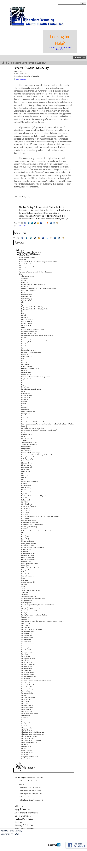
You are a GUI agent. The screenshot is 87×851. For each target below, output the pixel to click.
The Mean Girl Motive (26, 662)
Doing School (24, 362)
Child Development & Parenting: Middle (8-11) (30, 794)
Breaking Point (25, 317)
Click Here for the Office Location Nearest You (60, 48)
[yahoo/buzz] (38, 223)
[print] (22, 223)
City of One (24, 338)
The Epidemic (25, 646)
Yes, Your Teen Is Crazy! (27, 752)
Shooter (23, 578)
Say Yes (23, 572)
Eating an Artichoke (26, 366)
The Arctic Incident (26, 623)
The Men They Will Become (28, 664)
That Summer (25, 619)
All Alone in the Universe (27, 276)
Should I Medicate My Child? (28, 582)
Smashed (23, 588)
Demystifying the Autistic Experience (31, 352)
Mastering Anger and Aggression (29, 481)
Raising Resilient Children (28, 553)
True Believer (24, 718)
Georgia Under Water (26, 395)
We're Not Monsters (26, 726)
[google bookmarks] (41, 223)
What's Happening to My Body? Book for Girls (32, 734)
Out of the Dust (25, 518)
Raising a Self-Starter (26, 549)
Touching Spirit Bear (26, 711)
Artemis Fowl (24, 286)
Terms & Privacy (15, 830)
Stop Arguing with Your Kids (28, 596)
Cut (22, 348)
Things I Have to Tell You (27, 709)
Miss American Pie (26, 485)
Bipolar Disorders (25, 305)
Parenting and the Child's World (29, 522)
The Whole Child (25, 703)
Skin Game (24, 584)
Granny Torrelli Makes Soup (28, 411)
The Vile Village (25, 701)
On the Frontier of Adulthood (28, 506)
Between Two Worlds (26, 294)
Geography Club (25, 393)
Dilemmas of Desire (26, 356)
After (20, 270)
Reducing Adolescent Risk (28, 559)
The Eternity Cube (26, 648)
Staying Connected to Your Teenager (30, 590)
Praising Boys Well (25, 535)
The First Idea (24, 654)
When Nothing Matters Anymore (29, 736)
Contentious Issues (26, 344)
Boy (22, 311)
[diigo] (44, 223)
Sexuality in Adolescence (27, 576)
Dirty (22, 358)
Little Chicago (25, 469)
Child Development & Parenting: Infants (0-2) (31, 787)
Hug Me (23, 432)
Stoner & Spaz (25, 594)
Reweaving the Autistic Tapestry (29, 563)
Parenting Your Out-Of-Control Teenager (31, 524)
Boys (22, 313)
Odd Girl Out (24, 502)
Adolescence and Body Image (26, 266)
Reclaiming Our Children (28, 555)
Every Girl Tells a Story (26, 379)
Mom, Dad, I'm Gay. (26, 487)
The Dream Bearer (26, 639)
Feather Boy (24, 383)
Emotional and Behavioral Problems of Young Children (35, 377)
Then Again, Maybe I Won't (28, 705)
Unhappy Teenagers (26, 722)
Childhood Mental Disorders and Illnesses (29, 781)
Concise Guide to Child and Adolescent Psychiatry (34, 340)
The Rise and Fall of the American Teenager (32, 685)
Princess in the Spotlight (27, 541)
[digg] (51, 223)
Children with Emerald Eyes (28, 333)
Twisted (23, 720)
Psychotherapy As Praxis (27, 545)
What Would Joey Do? (26, 730)
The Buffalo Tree (25, 627)
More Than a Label (26, 492)
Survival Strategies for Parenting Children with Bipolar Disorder (37, 605)
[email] (19, 223)
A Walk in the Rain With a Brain (27, 264)
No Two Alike (24, 498)
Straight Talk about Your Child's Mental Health (33, 598)
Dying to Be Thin (25, 364)
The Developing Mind (26, 635)
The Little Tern (25, 660)
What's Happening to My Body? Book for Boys (32, 732)
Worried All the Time (26, 750)
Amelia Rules (24, 278)
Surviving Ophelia (26, 607)
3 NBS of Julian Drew (24, 255)
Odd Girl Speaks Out (26, 504)
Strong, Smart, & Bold (26, 600)
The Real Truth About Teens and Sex (30, 683)
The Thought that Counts (28, 697)
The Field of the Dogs (26, 652)
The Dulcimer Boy (26, 642)
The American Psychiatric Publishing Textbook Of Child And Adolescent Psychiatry (42, 621)
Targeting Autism (25, 613)
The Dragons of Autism (27, 637)
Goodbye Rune (25, 409)
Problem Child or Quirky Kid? (29, 543)
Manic (22, 479)
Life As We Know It (26, 465)
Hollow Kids (24, 426)
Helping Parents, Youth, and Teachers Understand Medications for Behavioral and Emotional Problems (46, 424)
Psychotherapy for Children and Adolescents (32, 547)
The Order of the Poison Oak (28, 676)
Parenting (21, 784)
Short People (24, 580)
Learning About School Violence (29, 457)
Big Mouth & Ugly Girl (26, 301)
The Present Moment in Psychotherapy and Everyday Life (36, 681)
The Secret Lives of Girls (27, 687)
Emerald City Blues (26, 375)
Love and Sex (24, 475)
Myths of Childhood (26, 494)
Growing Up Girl (25, 414)
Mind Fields (24, 483)
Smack (23, 586)
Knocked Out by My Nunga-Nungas (30, 453)
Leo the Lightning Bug (27, 459)
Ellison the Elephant (26, 372)
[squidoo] (48, 223)
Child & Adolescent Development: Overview (24, 62)
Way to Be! (23, 724)
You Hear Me (24, 754)
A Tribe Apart (22, 260)
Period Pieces (24, 529)
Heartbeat (23, 420)
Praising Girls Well (25, 537)
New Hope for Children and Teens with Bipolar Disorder (35, 496)
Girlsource (24, 401)
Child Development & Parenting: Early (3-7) (30, 790)
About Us (4, 830)
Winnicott (24, 748)
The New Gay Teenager (27, 668)
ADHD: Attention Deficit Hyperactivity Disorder (31, 778)
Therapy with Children (27, 707)
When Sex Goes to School (27, 738)
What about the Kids (26, 728)
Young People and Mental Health (29, 757)
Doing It (23, 360)
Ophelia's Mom (25, 514)
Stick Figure (24, 592)
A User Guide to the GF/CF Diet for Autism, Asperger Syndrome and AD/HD (38, 262)
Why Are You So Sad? (26, 746)
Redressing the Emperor (27, 557)
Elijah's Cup (24, 370)
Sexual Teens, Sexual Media (28, 574)
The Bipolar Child (25, 625)
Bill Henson (24, 303)
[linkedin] (29, 223)
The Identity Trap (25, 656)
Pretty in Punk (25, 539)
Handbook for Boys (26, 416)
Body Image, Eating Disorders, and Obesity (32, 307)
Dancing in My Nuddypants (28, 350)
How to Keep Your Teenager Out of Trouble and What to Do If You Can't (39, 430)
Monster (23, 490)
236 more (21, 274)
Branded (23, 315)
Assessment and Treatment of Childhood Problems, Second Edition (38, 288)
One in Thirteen (25, 510)
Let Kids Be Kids (25, 461)
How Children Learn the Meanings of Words (32, 428)
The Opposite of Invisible (27, 674)
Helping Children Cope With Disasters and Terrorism (34, 422)
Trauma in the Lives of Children (29, 713)
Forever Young (25, 387)
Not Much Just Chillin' (27, 500)
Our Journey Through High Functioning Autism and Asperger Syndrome (40, 516)
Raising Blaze (24, 551)
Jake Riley (24, 440)
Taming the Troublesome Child (29, 611)
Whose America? (25, 744)
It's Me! (23, 436)
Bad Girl (23, 292)
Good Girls (24, 407)
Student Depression (26, 603)
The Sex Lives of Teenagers (28, 689)
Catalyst (23, 327)
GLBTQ (23, 405)
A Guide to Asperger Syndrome (27, 257)
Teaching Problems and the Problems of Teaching (34, 615)
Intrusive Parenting (26, 434)
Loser (22, 473)
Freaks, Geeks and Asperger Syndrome (31, 389)
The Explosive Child (26, 650)
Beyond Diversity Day (26, 299)
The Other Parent (25, 678)
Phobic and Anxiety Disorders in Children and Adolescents (36, 531)
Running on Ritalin (26, 570)
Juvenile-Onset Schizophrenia (29, 444)
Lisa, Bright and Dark (26, 467)
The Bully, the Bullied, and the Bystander (31, 629)
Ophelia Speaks (25, 512)
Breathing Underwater (27, 319)
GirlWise (23, 403)
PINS (22, 533)
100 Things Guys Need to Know (27, 253)
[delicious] (35, 223)
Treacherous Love (25, 715)
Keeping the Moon (26, 446)
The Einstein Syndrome (27, 644)
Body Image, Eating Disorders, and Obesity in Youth (34, 309)
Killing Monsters (25, 448)
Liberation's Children (26, 463)
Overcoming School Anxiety (28, 520)
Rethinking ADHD (26, 561)
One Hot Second (25, 508)
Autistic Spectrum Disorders (28, 290)
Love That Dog (24, 477)
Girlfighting (24, 399)
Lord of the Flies (25, 471)
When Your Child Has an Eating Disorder (31, 740)
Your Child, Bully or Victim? (28, 759)
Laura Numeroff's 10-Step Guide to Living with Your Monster (37, 455)
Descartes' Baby (25, 354)
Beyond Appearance (26, 296)
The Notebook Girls (26, 670)
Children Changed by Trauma (29, 331)
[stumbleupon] (32, 223)
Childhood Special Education (26, 797)
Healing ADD (24, 418)
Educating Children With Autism (30, 368)
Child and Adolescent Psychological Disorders (33, 329)
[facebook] (25, 223)
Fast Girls (23, 381)
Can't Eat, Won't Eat (26, 325)
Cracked (23, 346)
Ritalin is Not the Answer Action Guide (31, 568)
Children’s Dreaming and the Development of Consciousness (37, 335)
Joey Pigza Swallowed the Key (28, 442)
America (23, 280)
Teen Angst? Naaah (26, 617)
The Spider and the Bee (27, 693)
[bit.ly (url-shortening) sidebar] (57, 223)
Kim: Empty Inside (26, 451)
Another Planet (25, 282)
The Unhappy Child (26, 699)
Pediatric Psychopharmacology (29, 527)
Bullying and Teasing (26, 323)
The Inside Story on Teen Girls (28, 658)
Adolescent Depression (25, 268)
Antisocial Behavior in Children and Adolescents (33, 284)
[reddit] (54, 223)
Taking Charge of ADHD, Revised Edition (31, 609)
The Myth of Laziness (26, 666)
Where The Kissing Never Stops (29, 742)
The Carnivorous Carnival (27, 631)
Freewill (23, 391)
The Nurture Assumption (27, 672)
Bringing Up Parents (26, 321)
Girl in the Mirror (25, 397)
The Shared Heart (25, 691)
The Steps (23, 695)
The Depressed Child (26, 633)
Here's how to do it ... (22, 226)
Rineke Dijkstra (25, 566)
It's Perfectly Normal (26, 438)
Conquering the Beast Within (29, 342)
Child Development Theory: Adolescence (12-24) (31, 800)
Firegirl (23, 385)
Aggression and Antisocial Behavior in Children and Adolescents (35, 272)
